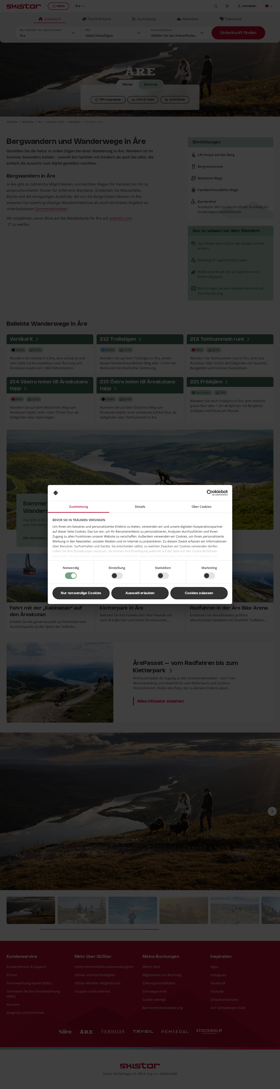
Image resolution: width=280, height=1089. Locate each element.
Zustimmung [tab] (78, 506)
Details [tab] (140, 506)
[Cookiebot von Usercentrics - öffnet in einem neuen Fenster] (210, 493)
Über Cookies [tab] (201, 506)
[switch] (117, 575)
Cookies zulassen (199, 593)
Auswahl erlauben (139, 593)
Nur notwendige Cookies (81, 593)
